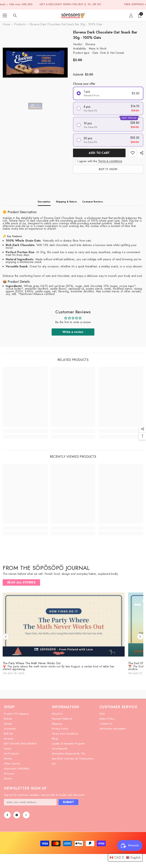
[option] (35, 62)
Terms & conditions (110, 161)
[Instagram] (16, 815)
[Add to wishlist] (132, 152)
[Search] (15, 15)
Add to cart (99, 153)
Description (44, 201)
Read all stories (21, 582)
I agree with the (87, 161)
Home (6, 24)
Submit (68, 802)
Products (19, 24)
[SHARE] (140, 153)
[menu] (5, 15)
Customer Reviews (92, 201)
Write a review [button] (72, 332)
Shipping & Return (66, 201)
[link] (25, 431)
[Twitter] (26, 815)
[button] (6, 637)
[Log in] (131, 15)
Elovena (90, 44)
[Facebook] (7, 815)
